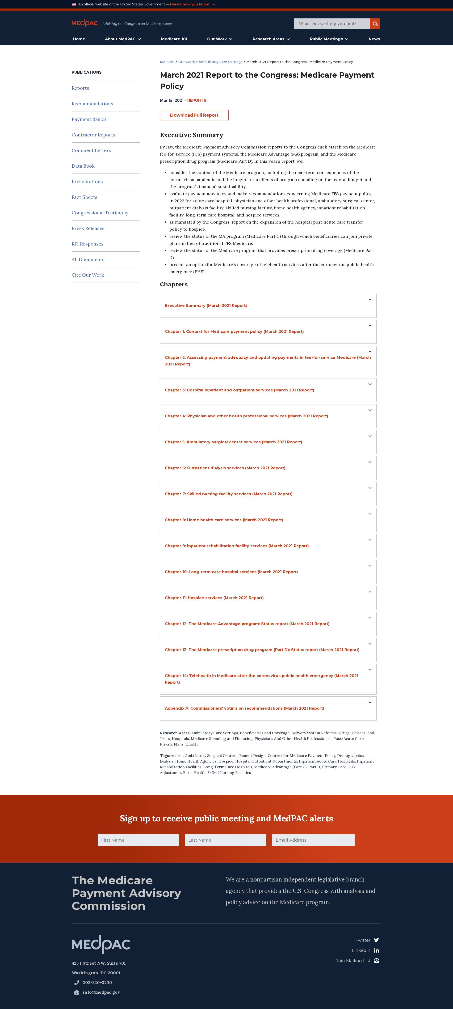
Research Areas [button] (268, 39)
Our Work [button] (217, 39)
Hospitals (180, 738)
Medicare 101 (174, 39)
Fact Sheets (84, 197)
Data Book (83, 166)
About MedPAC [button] (120, 39)
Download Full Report (194, 115)
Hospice (225, 761)
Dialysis (166, 761)
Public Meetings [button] (326, 39)
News (374, 39)
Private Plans (172, 744)
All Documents (88, 259)
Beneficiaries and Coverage (264, 732)
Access (177, 755)
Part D (314, 766)
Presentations (87, 181)
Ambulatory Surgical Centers (211, 755)
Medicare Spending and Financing (222, 738)
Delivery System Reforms (314, 732)
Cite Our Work (88, 275)
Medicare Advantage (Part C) (280, 766)
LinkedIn (361, 950)
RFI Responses (88, 244)
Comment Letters (91, 150)
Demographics (350, 755)
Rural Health (194, 772)
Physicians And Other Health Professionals (293, 738)
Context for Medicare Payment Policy (301, 755)
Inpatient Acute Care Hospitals (327, 761)
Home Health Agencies (196, 761)
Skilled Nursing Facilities (229, 772)
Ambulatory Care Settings (214, 732)
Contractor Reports (93, 135)
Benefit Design (252, 755)
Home (79, 39)
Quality (191, 744)
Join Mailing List (353, 960)
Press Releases (88, 228)
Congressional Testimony (100, 213)
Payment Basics (89, 119)
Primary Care (334, 766)
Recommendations (92, 103)
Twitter (362, 940)
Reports (80, 88)
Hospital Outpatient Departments (266, 761)
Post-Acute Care (348, 738)
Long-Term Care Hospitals (227, 766)
